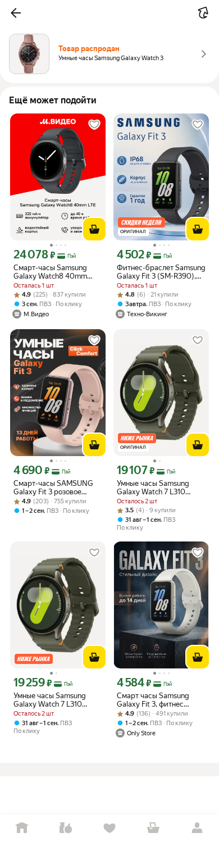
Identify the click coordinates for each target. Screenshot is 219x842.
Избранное (109, 828)
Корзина (153, 828)
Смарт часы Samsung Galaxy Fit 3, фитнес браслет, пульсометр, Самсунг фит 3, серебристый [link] (153, 699)
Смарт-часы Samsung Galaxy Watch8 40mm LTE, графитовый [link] (50, 271)
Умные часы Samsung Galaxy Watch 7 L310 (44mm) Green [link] (153, 487)
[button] (15, 13)
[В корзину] (94, 229)
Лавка (66, 828)
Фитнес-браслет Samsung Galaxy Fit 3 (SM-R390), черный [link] (161, 271)
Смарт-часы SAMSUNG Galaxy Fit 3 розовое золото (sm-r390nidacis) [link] (53, 487)
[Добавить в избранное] (94, 124)
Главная (22, 828)
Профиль (197, 828)
